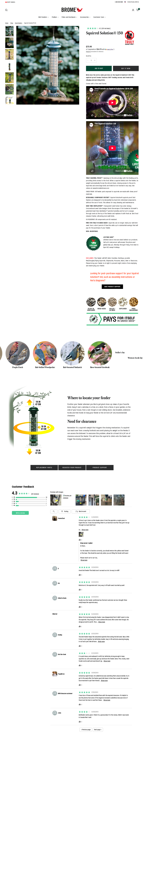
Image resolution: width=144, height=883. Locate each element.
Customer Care (98, 17)
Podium (54, 17)
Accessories (84, 17)
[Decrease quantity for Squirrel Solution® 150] (87, 60)
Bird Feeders (42, 17)
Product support (100, 467)
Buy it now (125, 68)
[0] (137, 10)
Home (6, 23)
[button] (112, 49)
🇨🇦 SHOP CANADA (10, 2)
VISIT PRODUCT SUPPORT (112, 287)
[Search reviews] (53, 511)
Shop (11, 23)
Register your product (72, 467)
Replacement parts (44, 467)
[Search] (6, 10)
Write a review (20, 513)
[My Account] (133, 10)
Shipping (88, 51)
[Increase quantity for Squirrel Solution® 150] (94, 60)
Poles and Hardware (69, 17)
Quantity (88, 56)
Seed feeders (18, 23)
